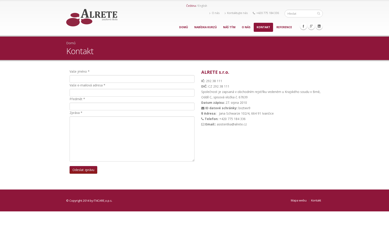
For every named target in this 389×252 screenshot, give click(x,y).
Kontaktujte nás (237, 13)
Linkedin (319, 26)
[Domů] (92, 16)
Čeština (191, 6)
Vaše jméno (80, 71)
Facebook (303, 26)
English (202, 6)
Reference (284, 27)
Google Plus (311, 26)
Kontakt (263, 27)
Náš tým (229, 27)
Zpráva (76, 113)
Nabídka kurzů (205, 27)
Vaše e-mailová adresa (87, 85)
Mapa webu (299, 200)
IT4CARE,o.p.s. (103, 201)
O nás (216, 13)
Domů (183, 27)
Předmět (77, 99)
